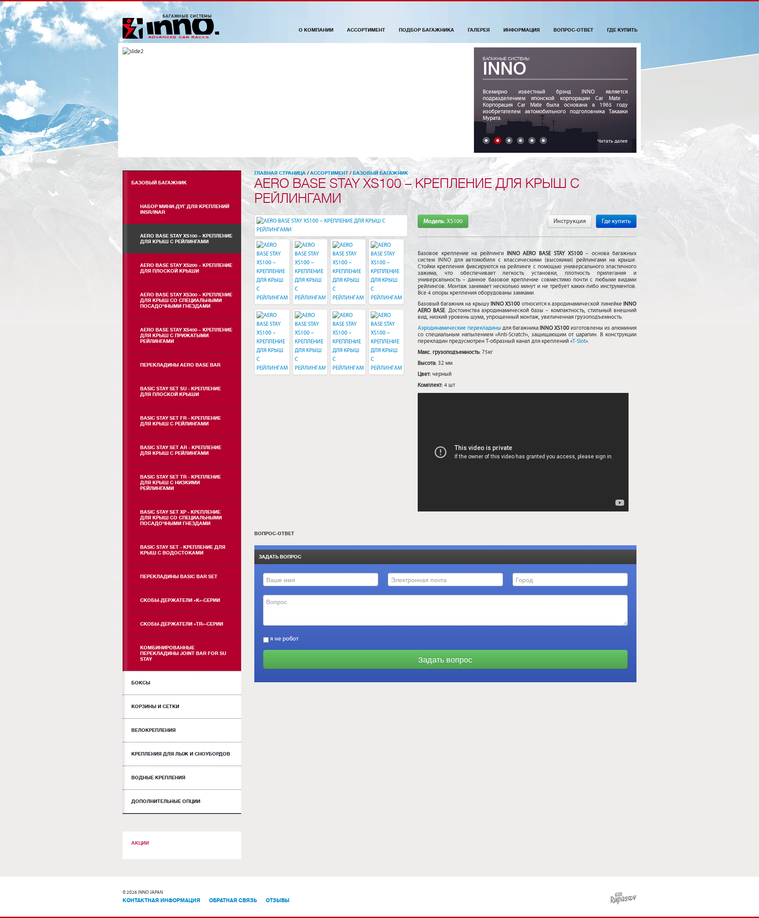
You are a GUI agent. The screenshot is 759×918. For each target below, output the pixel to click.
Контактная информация (161, 900)
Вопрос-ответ (573, 30)
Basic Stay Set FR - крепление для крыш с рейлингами (180, 421)
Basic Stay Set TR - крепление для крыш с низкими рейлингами (180, 482)
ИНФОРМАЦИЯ (521, 30)
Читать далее (612, 141)
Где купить (622, 30)
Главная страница (280, 173)
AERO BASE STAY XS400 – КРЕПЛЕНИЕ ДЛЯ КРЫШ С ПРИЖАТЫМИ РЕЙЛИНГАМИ (186, 335)
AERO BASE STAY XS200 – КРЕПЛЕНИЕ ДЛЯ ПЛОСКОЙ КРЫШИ (186, 268)
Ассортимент (366, 30)
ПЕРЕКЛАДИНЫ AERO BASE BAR (180, 365)
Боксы (140, 683)
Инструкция (569, 221)
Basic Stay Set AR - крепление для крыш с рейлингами (180, 450)
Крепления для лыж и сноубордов (180, 754)
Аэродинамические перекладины (459, 328)
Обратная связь (233, 900)
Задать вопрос (445, 659)
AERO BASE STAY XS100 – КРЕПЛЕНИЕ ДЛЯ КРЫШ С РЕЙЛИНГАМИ (186, 239)
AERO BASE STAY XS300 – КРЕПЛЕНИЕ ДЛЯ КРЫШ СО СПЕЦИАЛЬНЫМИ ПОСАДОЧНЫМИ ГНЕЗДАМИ (186, 300)
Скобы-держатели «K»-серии (180, 600)
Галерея (479, 30)
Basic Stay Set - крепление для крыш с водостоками (182, 550)
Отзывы (277, 900)
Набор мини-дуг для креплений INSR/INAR (184, 209)
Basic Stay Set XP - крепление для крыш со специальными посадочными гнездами (181, 517)
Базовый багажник (159, 183)
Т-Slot (579, 341)
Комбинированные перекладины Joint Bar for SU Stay (183, 653)
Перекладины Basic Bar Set (178, 577)
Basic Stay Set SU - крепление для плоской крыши (180, 391)
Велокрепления (153, 730)
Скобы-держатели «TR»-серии (181, 624)
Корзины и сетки (155, 706)
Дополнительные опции (165, 801)
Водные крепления (158, 778)
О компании (316, 30)
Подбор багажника (426, 30)
